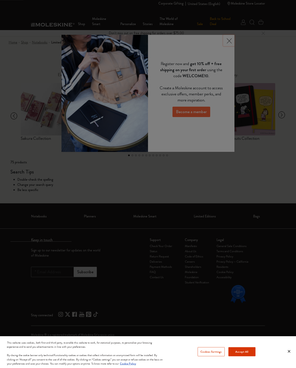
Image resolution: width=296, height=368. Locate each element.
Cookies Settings (211, 352)
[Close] (289, 351)
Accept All (241, 352)
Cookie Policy (128, 364)
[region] (148, 352)
